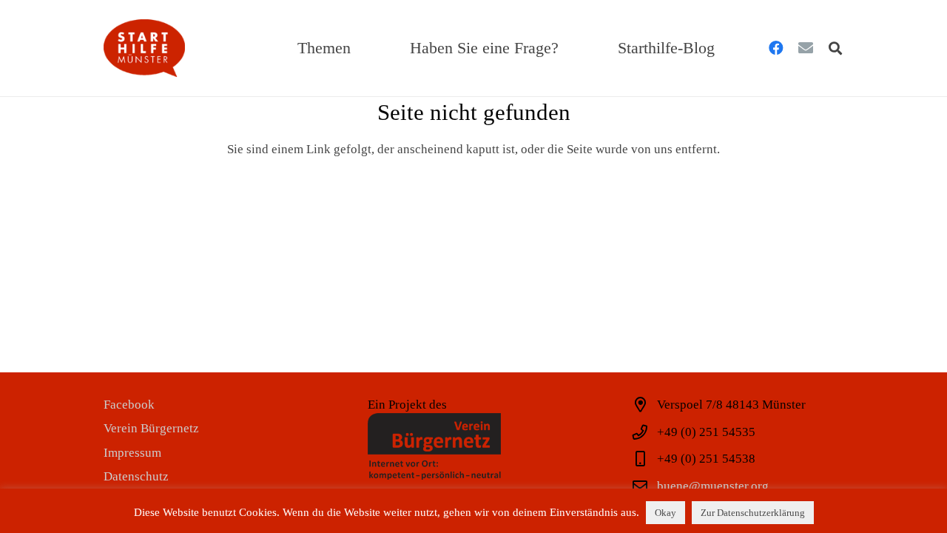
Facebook (129, 405)
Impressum (132, 453)
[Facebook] (776, 48)
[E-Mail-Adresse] (805, 48)
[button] (361, 48)
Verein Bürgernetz (151, 428)
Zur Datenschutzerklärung (753, 512)
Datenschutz (136, 476)
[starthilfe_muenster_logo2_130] (144, 48)
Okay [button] (665, 512)
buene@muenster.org (713, 486)
